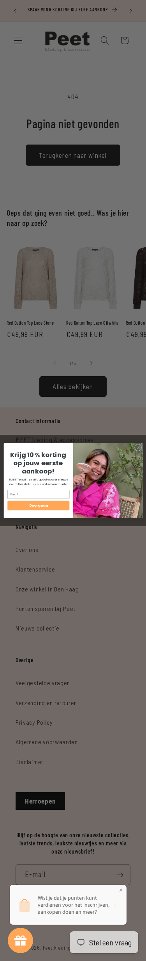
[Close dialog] (138, 448)
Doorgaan (38, 505)
